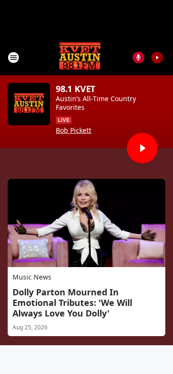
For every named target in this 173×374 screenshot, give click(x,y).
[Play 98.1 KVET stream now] (28, 104)
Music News (31, 276)
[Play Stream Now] (157, 57)
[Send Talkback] (138, 57)
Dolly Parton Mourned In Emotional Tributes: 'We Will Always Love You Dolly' (72, 302)
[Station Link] (79, 57)
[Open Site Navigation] (13, 57)
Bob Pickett (73, 130)
